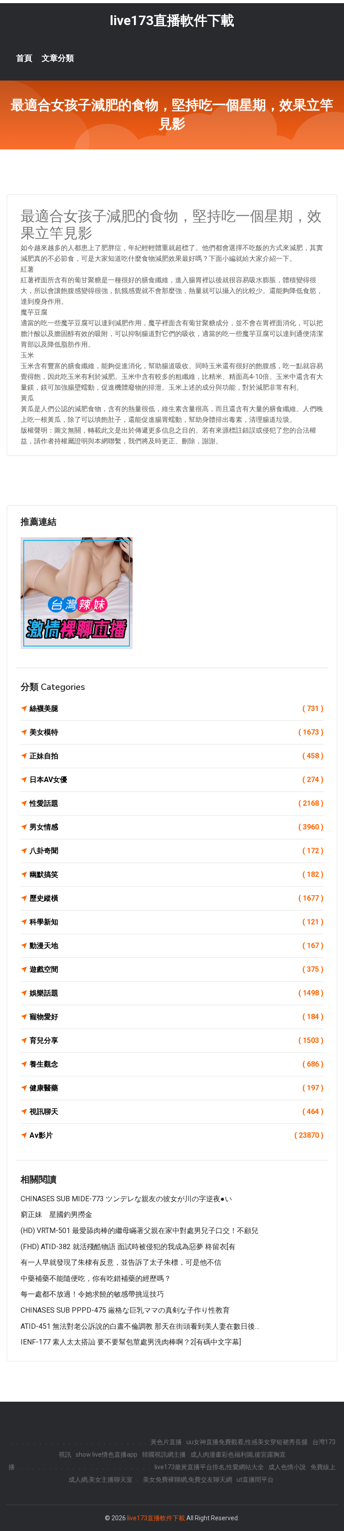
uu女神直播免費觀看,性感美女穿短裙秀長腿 (247, 1442)
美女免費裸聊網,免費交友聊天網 (187, 1479)
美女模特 (176, 732)
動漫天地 (176, 945)
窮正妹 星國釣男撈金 (56, 1214)
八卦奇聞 (176, 850)
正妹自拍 (176, 756)
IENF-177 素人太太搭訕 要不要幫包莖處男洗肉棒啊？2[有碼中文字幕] (131, 1342)
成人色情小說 (287, 1467)
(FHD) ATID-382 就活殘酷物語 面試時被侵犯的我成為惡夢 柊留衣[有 (128, 1246)
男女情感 (176, 827)
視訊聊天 (176, 1111)
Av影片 (176, 1135)
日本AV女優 (176, 779)
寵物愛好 (176, 1016)
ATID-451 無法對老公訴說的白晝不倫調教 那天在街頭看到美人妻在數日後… (140, 1326)
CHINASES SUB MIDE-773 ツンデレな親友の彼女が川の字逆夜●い (126, 1199)
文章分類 (58, 58)
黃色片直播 (166, 1442)
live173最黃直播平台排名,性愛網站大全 (209, 1467)
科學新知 (176, 922)
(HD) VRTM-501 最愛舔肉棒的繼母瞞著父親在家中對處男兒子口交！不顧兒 (139, 1230)
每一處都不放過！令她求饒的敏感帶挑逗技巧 (92, 1294)
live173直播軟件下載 (172, 20)
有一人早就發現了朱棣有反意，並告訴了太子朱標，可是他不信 (121, 1262)
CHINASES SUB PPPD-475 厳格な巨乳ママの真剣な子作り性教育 (125, 1310)
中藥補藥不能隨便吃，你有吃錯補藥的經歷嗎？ (96, 1278)
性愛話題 (176, 803)
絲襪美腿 (176, 708)
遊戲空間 (176, 969)
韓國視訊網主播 (164, 1454)
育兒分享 (176, 1040)
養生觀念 (176, 1064)
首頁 (24, 58)
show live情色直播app (107, 1454)
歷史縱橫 (176, 898)
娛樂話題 (176, 993)
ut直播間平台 (255, 1479)
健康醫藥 (176, 1088)
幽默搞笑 (176, 874)
